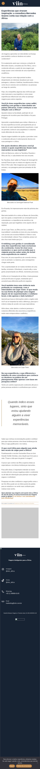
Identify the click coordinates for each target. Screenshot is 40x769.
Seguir (12, 766)
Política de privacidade (24, 766)
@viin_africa (10, 571)
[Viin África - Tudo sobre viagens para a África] (20, 3)
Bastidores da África (19, 503)
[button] (3, 3)
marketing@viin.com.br (14, 603)
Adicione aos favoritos (29, 503)
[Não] (37, 763)
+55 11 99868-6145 (12, 593)
